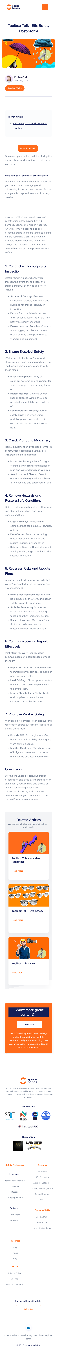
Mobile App (15, 1220)
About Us (42, 1171)
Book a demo (42, 1217)
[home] (14, 7)
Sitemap (15, 1278)
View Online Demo (42, 1228)
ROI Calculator (42, 1177)
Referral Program (42, 1194)
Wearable (14, 1186)
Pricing (15, 1253)
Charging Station (15, 1197)
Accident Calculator (42, 1183)
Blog (15, 1258)
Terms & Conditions (15, 1284)
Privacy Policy (14, 1273)
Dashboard (15, 1214)
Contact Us (42, 1222)
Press (42, 1199)
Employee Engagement (42, 1188)
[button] (45, 7)
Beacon (14, 1192)
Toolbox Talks (15, 88)
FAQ (15, 1247)
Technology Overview (15, 1180)
